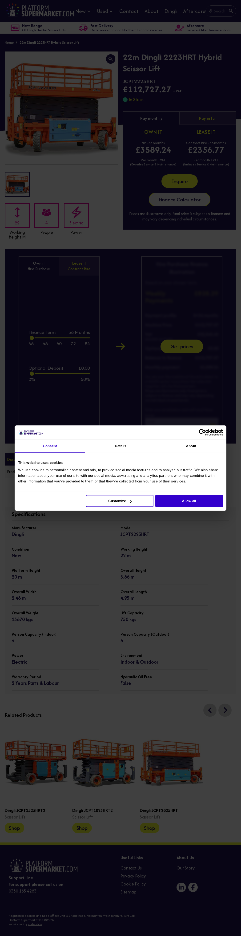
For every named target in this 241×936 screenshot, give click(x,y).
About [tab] (191, 446)
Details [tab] (120, 446)
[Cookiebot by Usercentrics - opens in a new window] (202, 432)
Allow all (189, 501)
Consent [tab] (50, 446)
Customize (117, 501)
